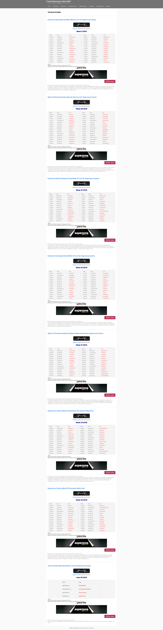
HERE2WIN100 (106, 56)
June (94, 621)
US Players (58, 90)
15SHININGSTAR (71, 141)
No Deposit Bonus (72, 6)
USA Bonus (91, 6)
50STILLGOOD (102, 209)
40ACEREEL (71, 279)
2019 (67, 86)
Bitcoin (50, 85)
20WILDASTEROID (72, 54)
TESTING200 (82, 171)
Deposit (59, 85)
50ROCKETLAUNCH (72, 48)
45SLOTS (104, 292)
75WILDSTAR (70, 451)
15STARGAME (106, 48)
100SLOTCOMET (72, 135)
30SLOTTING (105, 124)
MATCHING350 (101, 432)
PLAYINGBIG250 (94, 88)
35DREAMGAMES (71, 437)
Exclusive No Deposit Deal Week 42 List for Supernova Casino (71, 256)
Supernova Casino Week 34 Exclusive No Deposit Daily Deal (70, 411)
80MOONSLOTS (106, 46)
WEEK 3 (67, 90)
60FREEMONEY (102, 203)
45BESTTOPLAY (70, 203)
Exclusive (79, 88)
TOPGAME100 (70, 524)
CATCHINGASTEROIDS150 (104, 211)
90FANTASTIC (62, 247)
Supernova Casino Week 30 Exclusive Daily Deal (66, 488)
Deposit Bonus (64, 85)
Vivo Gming (63, 90)
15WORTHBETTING (104, 371)
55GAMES (70, 453)
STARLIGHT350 (70, 209)
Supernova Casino (77, 28)
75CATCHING (71, 124)
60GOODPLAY (106, 58)
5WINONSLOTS (105, 133)
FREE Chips (55, 6)
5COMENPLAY (106, 54)
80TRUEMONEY (105, 296)
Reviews (108, 6)
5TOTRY (104, 122)
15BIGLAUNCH (71, 118)
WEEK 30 (79, 558)
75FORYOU (71, 364)
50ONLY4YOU (71, 286)
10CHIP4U (101, 513)
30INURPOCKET (94, 322)
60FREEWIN (104, 135)
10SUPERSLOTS (105, 126)
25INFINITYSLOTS (106, 298)
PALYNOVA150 (103, 352)
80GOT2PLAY (71, 273)
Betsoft (61, 88)
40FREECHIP (71, 294)
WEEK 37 (82, 403)
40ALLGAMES (106, 44)
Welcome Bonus (82, 6)
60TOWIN (70, 298)
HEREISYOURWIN (105, 137)
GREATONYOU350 (71, 528)
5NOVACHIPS (105, 290)
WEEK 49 (97, 171)
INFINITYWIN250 (71, 445)
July (102, 557)
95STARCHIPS (71, 50)
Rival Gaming (100, 88)
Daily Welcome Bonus (73, 88)
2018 (83, 167)
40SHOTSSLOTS (51, 246)
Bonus (53, 85)
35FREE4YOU (70, 201)
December (107, 170)
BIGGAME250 (72, 366)
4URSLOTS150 (71, 139)
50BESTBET (105, 286)
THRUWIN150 (71, 52)
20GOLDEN (69, 205)
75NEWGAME (71, 56)
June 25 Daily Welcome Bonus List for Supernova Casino (69, 566)
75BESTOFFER (93, 323)
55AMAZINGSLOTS (78, 246)
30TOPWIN (71, 114)
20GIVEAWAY (106, 39)
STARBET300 (105, 88)
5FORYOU (105, 60)
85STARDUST (70, 207)
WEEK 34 (84, 481)
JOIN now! (110, 81)
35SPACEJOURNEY (106, 143)
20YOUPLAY (87, 167)
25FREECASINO (70, 220)
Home (49, 6)
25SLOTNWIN (87, 322)
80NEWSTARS (106, 50)
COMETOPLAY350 (105, 120)
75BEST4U (104, 141)
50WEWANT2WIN (105, 116)
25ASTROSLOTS (71, 143)
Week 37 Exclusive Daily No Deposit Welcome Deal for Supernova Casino (75, 333)
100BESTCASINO (72, 122)
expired (69, 85)
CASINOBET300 (105, 139)
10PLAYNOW (70, 443)
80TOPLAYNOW (105, 118)
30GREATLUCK (108, 400)
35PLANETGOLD (102, 526)
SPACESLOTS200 (102, 524)
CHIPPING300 (71, 58)
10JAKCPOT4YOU (103, 207)
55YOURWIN (106, 52)
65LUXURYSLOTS (72, 37)
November (102, 247)
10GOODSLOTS (102, 220)
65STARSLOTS (71, 126)
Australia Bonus (100, 6)
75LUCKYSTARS (97, 87)
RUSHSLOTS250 (72, 133)
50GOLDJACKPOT (72, 60)
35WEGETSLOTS (72, 373)
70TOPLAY (71, 39)
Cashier (56, 85)
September (61, 403)
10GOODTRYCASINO (71, 213)
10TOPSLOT (51, 86)
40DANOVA (70, 530)
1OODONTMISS (63, 86)
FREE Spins (63, 6)
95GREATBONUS (72, 277)
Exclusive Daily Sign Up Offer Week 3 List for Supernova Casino (72, 20)
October (90, 325)
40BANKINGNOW (106, 37)
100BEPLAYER (102, 528)
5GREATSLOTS (66, 87)
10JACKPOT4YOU (106, 275)
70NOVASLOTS (71, 46)
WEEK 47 (84, 248)
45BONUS (71, 44)
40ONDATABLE (50, 478)
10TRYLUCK (87, 400)
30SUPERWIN (101, 430)
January (89, 88)
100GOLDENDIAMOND (104, 375)
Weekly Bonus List (73, 90)
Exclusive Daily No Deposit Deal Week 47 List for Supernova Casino (73, 178)
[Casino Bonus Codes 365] (58, 2)
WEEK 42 (62, 326)
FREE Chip (73, 85)
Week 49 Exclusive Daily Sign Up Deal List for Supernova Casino (72, 97)
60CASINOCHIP (96, 401)
